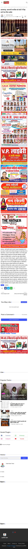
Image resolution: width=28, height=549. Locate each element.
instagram (7, 438)
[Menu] (2, 2)
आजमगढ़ (5, 7)
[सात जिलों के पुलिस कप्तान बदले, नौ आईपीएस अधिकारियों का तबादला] (5, 405)
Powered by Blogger (6, 444)
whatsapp (21, 435)
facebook (7, 435)
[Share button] (14, 288)
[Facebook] (5, 288)
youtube (22, 438)
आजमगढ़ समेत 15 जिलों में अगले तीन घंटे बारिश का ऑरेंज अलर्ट (18, 422)
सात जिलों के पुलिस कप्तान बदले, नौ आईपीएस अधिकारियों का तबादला (17, 404)
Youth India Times (8, 333)
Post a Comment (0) (14, 319)
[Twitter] (8, 288)
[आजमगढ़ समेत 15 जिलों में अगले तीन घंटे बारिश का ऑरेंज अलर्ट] (5, 422)
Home (2, 7)
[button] (26, 2)
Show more (24, 302)
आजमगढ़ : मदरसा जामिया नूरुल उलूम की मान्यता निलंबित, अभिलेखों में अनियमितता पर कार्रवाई (18, 413)
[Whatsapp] (11, 288)
